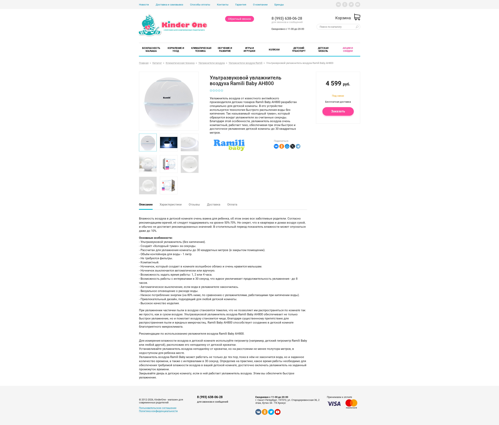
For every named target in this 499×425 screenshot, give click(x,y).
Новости (144, 4)
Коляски (274, 49)
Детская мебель (323, 49)
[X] (292, 146)
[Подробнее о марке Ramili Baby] (229, 150)
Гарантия (240, 4)
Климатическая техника (201, 49)
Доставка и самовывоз (169, 4)
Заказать (338, 111)
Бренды (279, 4)
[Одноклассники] (281, 146)
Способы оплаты (200, 4)
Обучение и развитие (225, 49)
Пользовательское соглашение (157, 407)
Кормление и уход (176, 49)
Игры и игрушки (249, 49)
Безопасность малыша (151, 49)
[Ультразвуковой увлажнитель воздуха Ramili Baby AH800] (168, 100)
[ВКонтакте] (276, 146)
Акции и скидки (348, 49)
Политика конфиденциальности (158, 411)
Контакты (222, 4)
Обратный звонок (239, 18)
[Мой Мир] (287, 146)
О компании (260, 4)
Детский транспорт (298, 49)
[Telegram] (298, 146)
